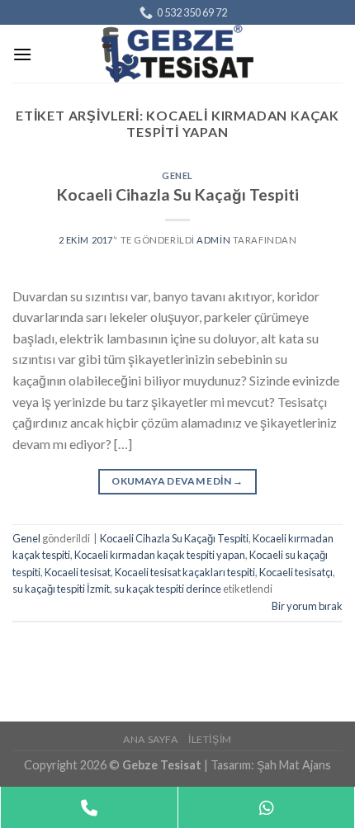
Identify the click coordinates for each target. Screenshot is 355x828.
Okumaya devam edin (177, 481)
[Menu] (22, 54)
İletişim (210, 739)
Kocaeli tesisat (78, 572)
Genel (177, 175)
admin (213, 239)
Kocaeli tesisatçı (296, 572)
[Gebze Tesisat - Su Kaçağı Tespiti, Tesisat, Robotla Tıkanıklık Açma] (177, 54)
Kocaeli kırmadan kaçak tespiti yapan (159, 554)
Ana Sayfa (150, 739)
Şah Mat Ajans (294, 765)
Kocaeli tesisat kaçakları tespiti (185, 572)
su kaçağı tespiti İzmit (61, 588)
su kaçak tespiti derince (167, 588)
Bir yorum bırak (307, 606)
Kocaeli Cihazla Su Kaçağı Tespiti (178, 194)
